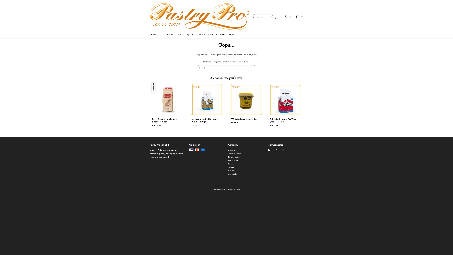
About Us (201, 35)
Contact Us (220, 35)
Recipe (181, 35)
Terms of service (234, 154)
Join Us (211, 35)
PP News (231, 35)
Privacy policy (234, 157)
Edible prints (233, 160)
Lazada (231, 164)
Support (190, 35)
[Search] (272, 16)
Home (153, 35)
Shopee (231, 167)
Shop (161, 35)
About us (232, 150)
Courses (170, 35)
